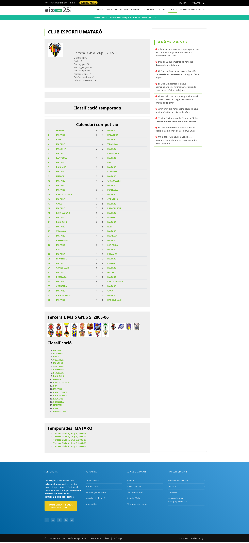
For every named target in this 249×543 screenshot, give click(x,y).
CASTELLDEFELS (64, 194)
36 (49, 290)
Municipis (183, 3)
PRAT (110, 162)
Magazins (196, 9)
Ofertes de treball (135, 492)
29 (49, 258)
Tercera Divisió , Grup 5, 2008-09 (69, 433)
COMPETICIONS (99, 17)
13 (49, 185)
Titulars (196, 3)
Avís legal (118, 538)
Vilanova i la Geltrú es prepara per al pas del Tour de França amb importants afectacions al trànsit (177, 52)
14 (49, 189)
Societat (136, 9)
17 (49, 203)
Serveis (183, 9)
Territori (112, 9)
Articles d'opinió (93, 486)
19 (49, 212)
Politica (124, 9)
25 (49, 240)
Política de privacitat (77, 538)
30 (49, 263)
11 (49, 176)
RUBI (58, 139)
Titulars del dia (92, 480)
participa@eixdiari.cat (177, 501)
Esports (172, 9)
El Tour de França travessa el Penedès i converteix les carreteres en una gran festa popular (177, 74)
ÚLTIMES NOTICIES (146, 17)
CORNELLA (112, 199)
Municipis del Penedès (96, 498)
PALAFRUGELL (114, 208)
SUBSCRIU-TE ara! (88, 3)
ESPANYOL (112, 171)
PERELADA (112, 189)
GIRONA (60, 185)
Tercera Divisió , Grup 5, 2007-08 (69, 436)
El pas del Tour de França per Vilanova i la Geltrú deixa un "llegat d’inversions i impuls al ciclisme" (176, 99)
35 (49, 286)
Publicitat (183, 538)
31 (49, 267)
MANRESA (61, 148)
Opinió (100, 9)
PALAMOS (61, 167)
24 (49, 235)
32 (49, 272)
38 (49, 300)
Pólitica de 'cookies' (100, 538)
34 (49, 281)
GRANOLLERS (114, 180)
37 (49, 295)
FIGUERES (60, 130)
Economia (149, 9)
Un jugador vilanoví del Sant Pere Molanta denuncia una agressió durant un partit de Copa (176, 140)
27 (49, 249)
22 (49, 226)
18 (49, 208)
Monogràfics (91, 504)
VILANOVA (112, 144)
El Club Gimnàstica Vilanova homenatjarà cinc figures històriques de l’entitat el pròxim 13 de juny (175, 87)
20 (49, 217)
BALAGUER (112, 135)
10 (49, 171)
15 (49, 194)
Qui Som (172, 486)
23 (49, 231)
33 (49, 277)
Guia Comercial (134, 486)
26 (49, 245)
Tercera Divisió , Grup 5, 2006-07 (69, 439)
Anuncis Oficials (134, 498)
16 (49, 199)
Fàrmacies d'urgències (137, 504)
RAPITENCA (113, 153)
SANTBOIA (61, 157)
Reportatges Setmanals (96, 492)
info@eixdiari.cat (175, 498)
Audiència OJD (197, 538)
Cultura (161, 9)
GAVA (59, 203)
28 (49, 254)
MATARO (111, 130)
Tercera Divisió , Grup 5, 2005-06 (69, 443)
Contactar (172, 492)
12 (49, 180)
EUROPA (60, 176)
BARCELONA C (63, 212)
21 (49, 222)
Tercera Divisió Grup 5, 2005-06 (123, 17)
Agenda (130, 480)
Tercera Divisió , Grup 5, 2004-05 (69, 446)
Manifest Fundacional (178, 480)
